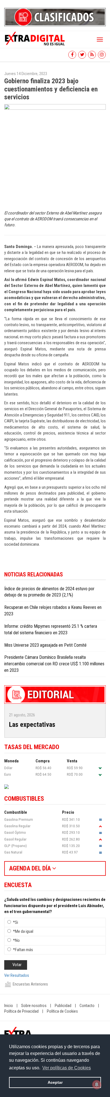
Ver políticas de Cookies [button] (66, 1067)
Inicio (8, 1005)
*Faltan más (23, 949)
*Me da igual (23, 931)
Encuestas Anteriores (30, 984)
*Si (15, 922)
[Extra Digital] (35, 38)
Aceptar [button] (55, 1082)
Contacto (87, 1005)
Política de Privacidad (21, 1011)
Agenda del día (30, 868)
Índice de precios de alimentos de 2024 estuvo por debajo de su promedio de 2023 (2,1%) (49, 592)
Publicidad (63, 1005)
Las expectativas (32, 725)
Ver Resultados (16, 975)
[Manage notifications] (96, 1084)
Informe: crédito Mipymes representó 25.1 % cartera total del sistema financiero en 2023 (50, 629)
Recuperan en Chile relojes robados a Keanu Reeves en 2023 (53, 610)
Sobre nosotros (34, 1005)
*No (16, 940)
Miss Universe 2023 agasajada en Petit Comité (45, 645)
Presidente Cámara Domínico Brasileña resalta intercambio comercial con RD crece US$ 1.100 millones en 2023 (54, 664)
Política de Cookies (62, 1011)
